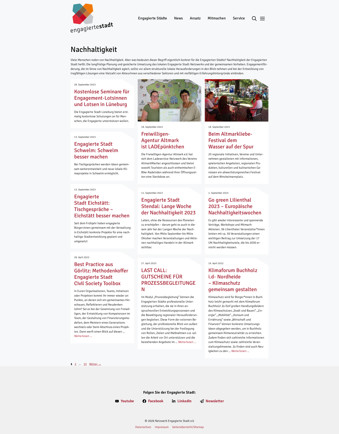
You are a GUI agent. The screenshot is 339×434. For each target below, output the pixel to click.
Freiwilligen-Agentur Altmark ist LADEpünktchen (162, 140)
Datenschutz (143, 427)
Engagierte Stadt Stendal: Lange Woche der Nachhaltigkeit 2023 (168, 206)
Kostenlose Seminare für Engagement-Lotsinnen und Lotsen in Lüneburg (101, 98)
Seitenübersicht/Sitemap (188, 427)
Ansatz (195, 18)
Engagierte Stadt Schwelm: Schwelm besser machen (96, 150)
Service (239, 18)
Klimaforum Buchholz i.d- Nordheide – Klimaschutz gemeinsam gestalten (232, 280)
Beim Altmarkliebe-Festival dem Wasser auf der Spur (231, 140)
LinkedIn (184, 401)
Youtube (127, 401)
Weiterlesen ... (83, 336)
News (178, 18)
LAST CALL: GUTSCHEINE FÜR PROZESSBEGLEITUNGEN (168, 280)
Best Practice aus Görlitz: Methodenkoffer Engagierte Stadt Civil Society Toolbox (101, 274)
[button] (256, 19)
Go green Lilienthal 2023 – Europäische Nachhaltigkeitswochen (234, 206)
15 (85, 364)
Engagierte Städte (152, 18)
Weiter (95, 364)
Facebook (155, 401)
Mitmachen (217, 18)
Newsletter (215, 401)
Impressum (162, 427)
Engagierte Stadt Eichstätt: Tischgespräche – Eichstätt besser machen (101, 206)
